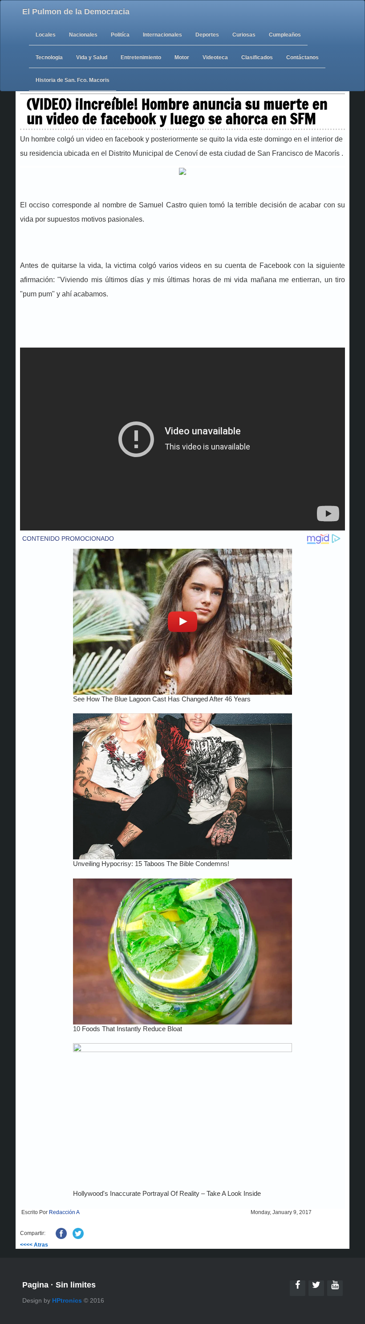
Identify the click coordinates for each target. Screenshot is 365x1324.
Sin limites (76, 1284)
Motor (181, 57)
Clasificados (257, 57)
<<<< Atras (34, 1245)
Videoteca (215, 57)
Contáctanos (302, 57)
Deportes (207, 35)
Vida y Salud (91, 57)
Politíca (120, 35)
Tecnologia (49, 57)
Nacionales (83, 35)
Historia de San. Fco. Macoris (73, 80)
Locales (46, 35)
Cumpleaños (285, 35)
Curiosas (244, 35)
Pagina (35, 1284)
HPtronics (67, 1300)
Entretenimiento (141, 57)
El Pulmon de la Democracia (76, 11)
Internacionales (162, 35)
